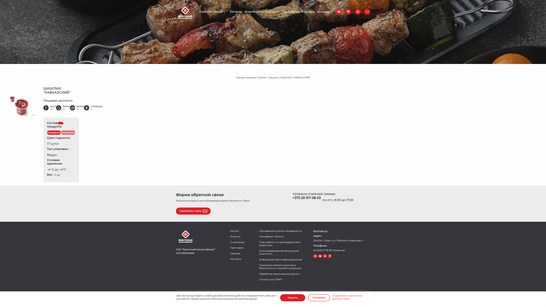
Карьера (308, 11)
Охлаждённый (54, 132)
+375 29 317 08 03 (306, 198)
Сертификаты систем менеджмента (280, 231)
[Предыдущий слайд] (26, 115)
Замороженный (68, 132)
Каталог (236, 11)
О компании (237, 242)
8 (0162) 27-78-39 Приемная (329, 250)
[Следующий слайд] (33, 115)
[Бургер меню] (339, 11)
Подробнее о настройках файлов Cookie (347, 297)
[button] (348, 11)
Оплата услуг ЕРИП (270, 279)
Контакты (324, 11)
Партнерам (290, 11)
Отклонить (319, 297)
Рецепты (235, 236)
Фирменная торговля (262, 11)
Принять (293, 297)
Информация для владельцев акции (280, 259)
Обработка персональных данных (279, 274)
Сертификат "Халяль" (271, 236)
